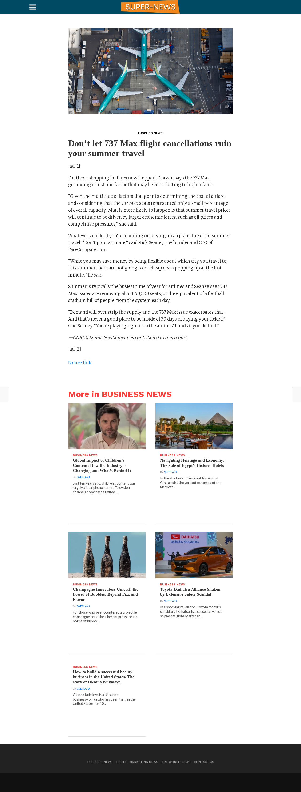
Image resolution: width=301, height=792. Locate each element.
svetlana (83, 477)
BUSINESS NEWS (100, 762)
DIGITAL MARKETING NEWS (137, 762)
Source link (80, 363)
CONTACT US (204, 762)
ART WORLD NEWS (176, 762)
